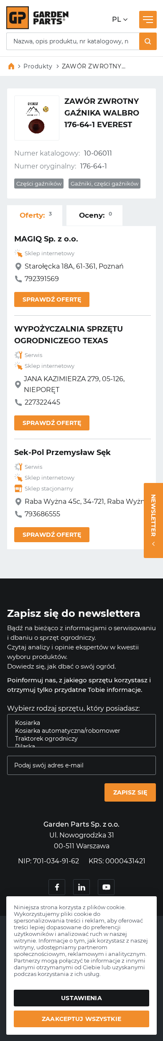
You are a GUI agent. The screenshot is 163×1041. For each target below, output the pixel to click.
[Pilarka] (78, 747)
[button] (148, 41)
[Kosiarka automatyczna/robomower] (78, 731)
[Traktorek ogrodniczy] (78, 739)
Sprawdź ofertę (52, 299)
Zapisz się (130, 792)
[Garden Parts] (37, 27)
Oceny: (95, 215)
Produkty (38, 66)
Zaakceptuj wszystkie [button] (81, 1019)
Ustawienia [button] (81, 998)
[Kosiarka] (78, 723)
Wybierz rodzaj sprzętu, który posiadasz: (73, 708)
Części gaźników (38, 183)
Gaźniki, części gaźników (104, 183)
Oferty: (36, 215)
